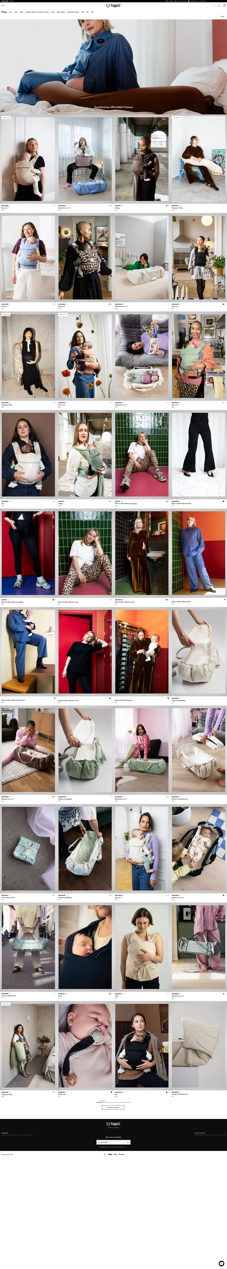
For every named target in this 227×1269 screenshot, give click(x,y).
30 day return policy (42, 1)
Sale (92, 12)
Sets (87, 12)
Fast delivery (31, 1)
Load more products (113, 1107)
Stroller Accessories (73, 12)
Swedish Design (54, 1)
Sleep (21, 12)
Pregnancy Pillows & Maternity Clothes (37, 12)
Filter (222, 16)
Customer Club (62, 1)
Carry (15, 12)
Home (53, 12)
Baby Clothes (61, 12)
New (10, 12)
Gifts (82, 12)
